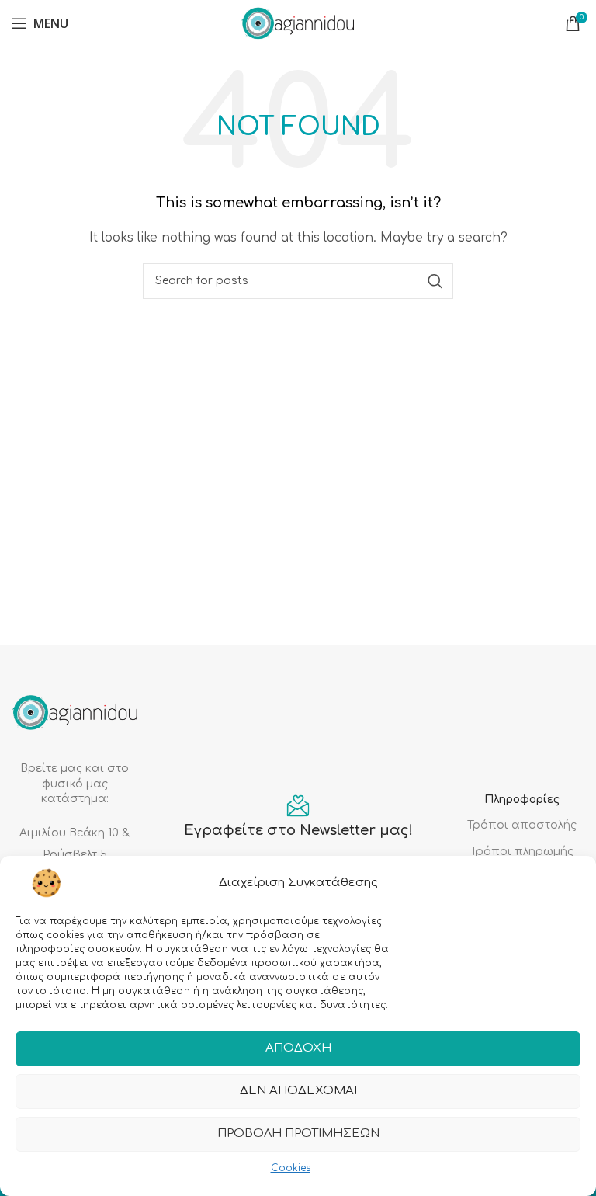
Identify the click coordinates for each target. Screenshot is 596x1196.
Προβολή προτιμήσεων (298, 1133)
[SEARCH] (435, 281)
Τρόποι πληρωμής (521, 851)
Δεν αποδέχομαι (298, 1090)
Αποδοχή (298, 1048)
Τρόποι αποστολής (522, 825)
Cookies (290, 1168)
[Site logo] (298, 23)
